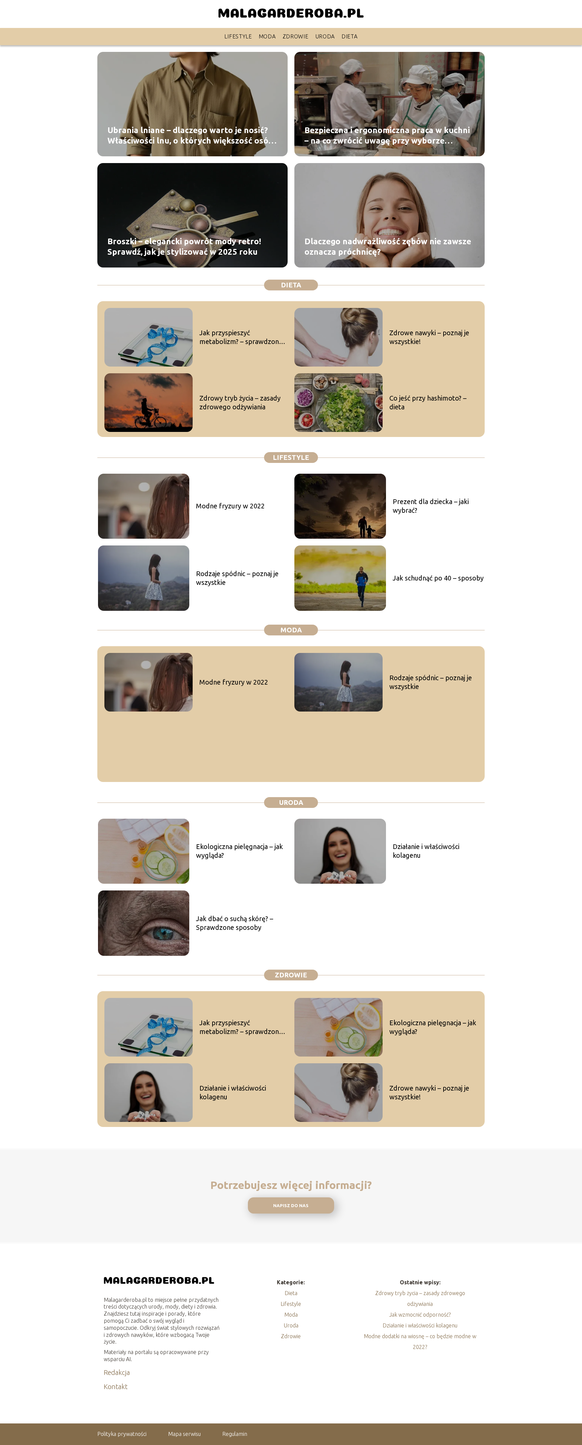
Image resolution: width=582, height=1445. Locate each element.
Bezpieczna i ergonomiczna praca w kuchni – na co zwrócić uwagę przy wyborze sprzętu (387, 135)
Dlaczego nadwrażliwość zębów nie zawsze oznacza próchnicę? (387, 246)
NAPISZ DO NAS (291, 1205)
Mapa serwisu (184, 1434)
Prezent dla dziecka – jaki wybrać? (431, 506)
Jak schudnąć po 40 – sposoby (438, 578)
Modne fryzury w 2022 (230, 506)
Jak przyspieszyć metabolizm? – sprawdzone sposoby (241, 337)
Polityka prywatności (122, 1434)
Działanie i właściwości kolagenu (426, 851)
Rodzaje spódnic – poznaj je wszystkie (237, 578)
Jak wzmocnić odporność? (420, 1315)
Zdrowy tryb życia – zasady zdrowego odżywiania (240, 402)
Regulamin (234, 1434)
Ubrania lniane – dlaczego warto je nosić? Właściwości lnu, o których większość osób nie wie (190, 135)
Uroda (325, 36)
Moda (267, 36)
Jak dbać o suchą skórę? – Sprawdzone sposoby (234, 923)
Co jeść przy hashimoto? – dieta (427, 402)
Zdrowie (296, 36)
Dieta (350, 36)
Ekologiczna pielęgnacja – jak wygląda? (239, 851)
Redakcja (117, 1372)
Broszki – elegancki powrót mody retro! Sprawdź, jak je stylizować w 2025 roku (184, 246)
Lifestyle (238, 36)
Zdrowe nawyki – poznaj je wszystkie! (429, 337)
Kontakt (116, 1386)
